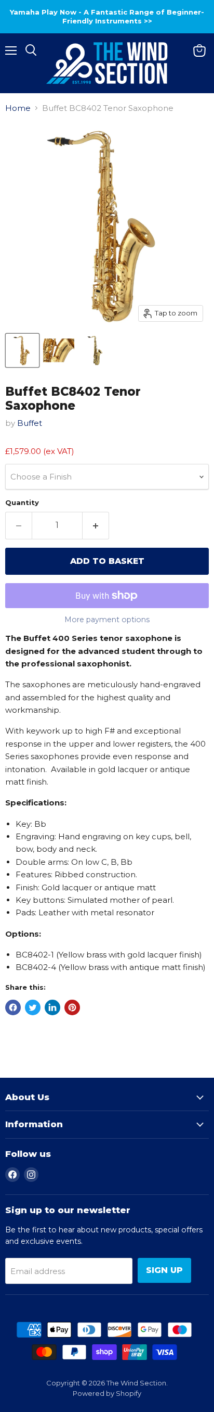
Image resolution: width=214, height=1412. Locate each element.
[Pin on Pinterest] (72, 1007)
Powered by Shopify (107, 1393)
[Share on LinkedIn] (52, 1007)
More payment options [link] (107, 619)
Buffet (29, 423)
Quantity (22, 503)
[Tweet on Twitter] (33, 1007)
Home (18, 108)
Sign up (164, 1270)
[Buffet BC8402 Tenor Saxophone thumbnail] (22, 350)
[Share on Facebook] (13, 1007)
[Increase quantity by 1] (96, 525)
